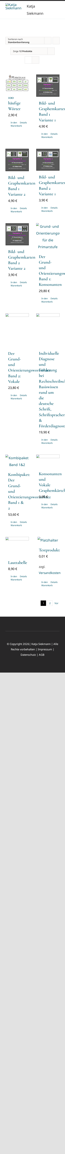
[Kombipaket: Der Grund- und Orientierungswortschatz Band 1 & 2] (17, 461)
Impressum (45, 649)
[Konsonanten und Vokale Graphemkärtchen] (48, 461)
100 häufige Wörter (14, 103)
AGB (41, 654)
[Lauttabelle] (17, 546)
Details (23, 122)
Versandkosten (50, 573)
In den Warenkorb (14, 124)
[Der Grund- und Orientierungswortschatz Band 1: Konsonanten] (48, 236)
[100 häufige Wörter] (17, 82)
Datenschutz (28, 654)
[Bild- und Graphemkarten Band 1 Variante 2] (17, 160)
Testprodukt (49, 550)
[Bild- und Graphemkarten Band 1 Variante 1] (48, 85)
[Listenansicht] (35, 59)
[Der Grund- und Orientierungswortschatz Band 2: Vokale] (17, 330)
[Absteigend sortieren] (56, 40)
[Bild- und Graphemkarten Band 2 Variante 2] (17, 234)
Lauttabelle (17, 562)
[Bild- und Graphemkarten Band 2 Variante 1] (48, 160)
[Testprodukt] (48, 540)
